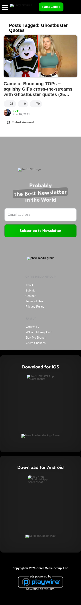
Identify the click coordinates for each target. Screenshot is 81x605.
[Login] (71, 7)
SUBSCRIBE (51, 7)
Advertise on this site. (40, 589)
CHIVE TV (33, 327)
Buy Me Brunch (36, 337)
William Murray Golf (39, 332)
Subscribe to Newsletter (40, 231)
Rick (16, 111)
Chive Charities (36, 343)
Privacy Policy (34, 306)
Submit (30, 290)
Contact (30, 296)
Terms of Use (34, 301)
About (29, 285)
